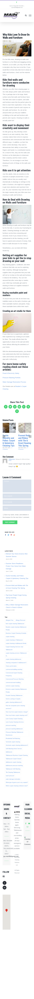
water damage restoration (13, 779)
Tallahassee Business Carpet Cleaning (17, 755)
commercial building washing (14, 669)
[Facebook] (5, 535)
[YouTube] (4, 887)
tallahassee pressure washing (14, 765)
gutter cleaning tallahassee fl (14, 702)
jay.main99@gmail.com (17, 7)
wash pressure (10, 775)
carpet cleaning (10, 636)
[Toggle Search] (26, 15)
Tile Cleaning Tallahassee (13, 772)
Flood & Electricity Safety (11, 373)
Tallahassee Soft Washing (13, 769)
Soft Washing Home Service (14, 748)
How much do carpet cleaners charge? (17, 712)
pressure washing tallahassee (14, 728)
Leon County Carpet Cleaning (14, 718)
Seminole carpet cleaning (13, 742)
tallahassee (9, 752)
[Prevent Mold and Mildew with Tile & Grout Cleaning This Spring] (24, 428)
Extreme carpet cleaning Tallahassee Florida (16, 690)
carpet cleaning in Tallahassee (14, 640)
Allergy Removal (20, 620)
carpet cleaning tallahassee (13, 659)
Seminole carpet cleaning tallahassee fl (17, 745)
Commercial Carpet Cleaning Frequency (14, 674)
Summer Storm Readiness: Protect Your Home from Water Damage (16, 566)
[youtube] (29, 823)
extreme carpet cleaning (12, 686)
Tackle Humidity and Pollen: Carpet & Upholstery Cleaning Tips (9, 440)
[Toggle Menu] (30, 15)
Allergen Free (9, 620)
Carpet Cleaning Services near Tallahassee (14, 648)
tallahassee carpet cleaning (13, 762)
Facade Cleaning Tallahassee (14, 695)
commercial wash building (13, 682)
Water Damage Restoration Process (14, 382)
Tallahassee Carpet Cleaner (13, 758)
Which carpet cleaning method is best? (17, 786)
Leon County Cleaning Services (15, 722)
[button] (6, 910)
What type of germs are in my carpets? (17, 782)
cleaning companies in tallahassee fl (16, 662)
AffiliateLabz (12, 459)
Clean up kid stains (11, 666)
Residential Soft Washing (13, 738)
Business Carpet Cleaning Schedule (16, 633)
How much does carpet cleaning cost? (17, 715)
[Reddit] (14, 535)
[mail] (27, 827)
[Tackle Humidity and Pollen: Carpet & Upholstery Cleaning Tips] (9, 428)
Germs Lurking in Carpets (13, 699)
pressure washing (11, 725)
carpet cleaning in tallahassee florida (16, 643)
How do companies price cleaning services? (15, 707)
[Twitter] (8, 535)
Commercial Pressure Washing (15, 679)
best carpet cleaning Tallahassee (15, 623)
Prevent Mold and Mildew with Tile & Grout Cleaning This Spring (24, 440)
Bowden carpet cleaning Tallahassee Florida (16, 628)
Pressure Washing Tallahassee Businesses (14, 733)
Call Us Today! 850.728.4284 (16, 6)
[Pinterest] (11, 535)
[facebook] (26, 823)
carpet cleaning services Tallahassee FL (16, 654)
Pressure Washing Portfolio (11, 377)
